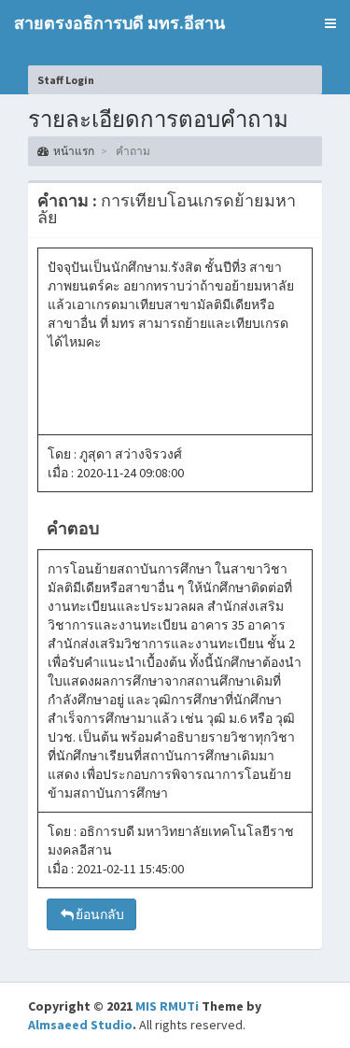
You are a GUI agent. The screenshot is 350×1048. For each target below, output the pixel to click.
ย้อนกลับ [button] (100, 914)
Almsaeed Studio (80, 1024)
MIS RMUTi (167, 1006)
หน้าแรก (73, 151)
